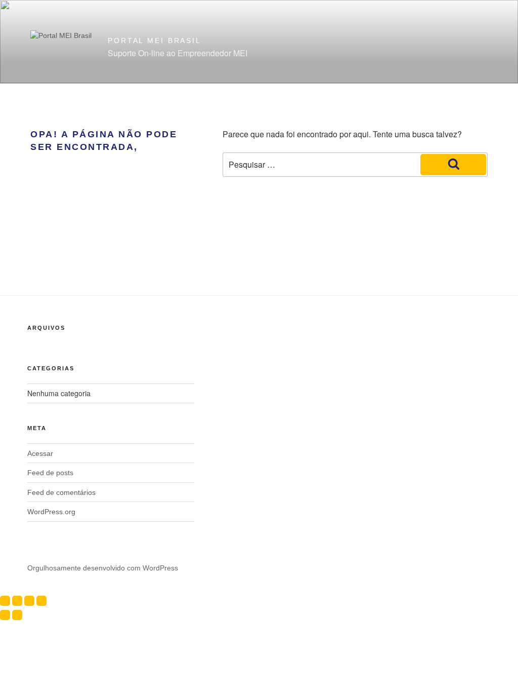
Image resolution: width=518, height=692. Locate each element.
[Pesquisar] (453, 164)
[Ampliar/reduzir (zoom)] (5, 601)
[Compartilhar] (29, 601)
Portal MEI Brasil (154, 40)
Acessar (40, 453)
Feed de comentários (61, 492)
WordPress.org (51, 512)
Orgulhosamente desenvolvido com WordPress (102, 568)
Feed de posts (50, 473)
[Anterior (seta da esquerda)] (5, 615)
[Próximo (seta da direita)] (17, 615)
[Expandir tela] (17, 601)
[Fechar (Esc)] (41, 601)
